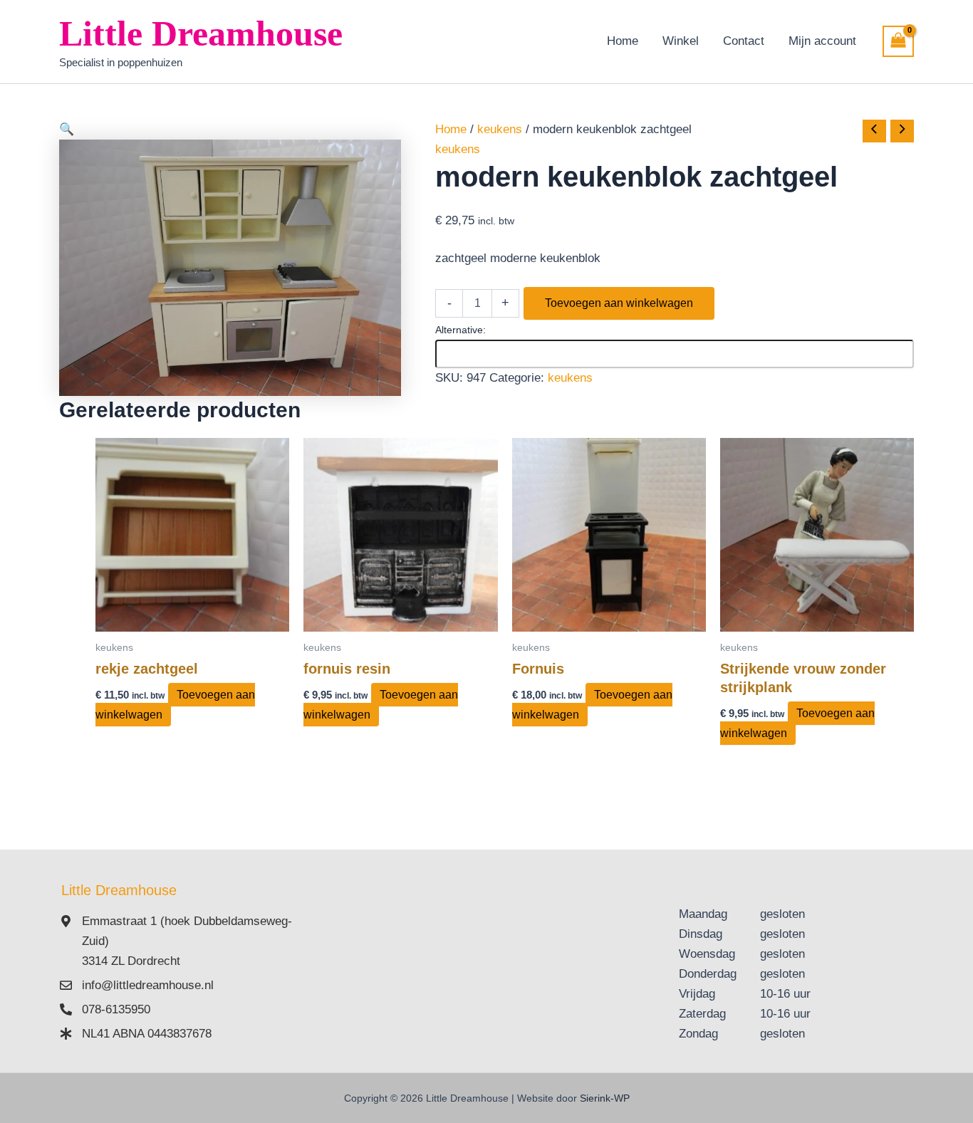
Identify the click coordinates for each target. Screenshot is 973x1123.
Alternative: (460, 329)
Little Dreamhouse (201, 33)
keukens (499, 129)
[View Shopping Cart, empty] (898, 41)
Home (622, 41)
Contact (743, 41)
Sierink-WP (605, 1098)
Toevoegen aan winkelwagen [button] (175, 705)
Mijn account (822, 41)
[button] (230, 130)
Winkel (680, 41)
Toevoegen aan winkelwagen (619, 303)
